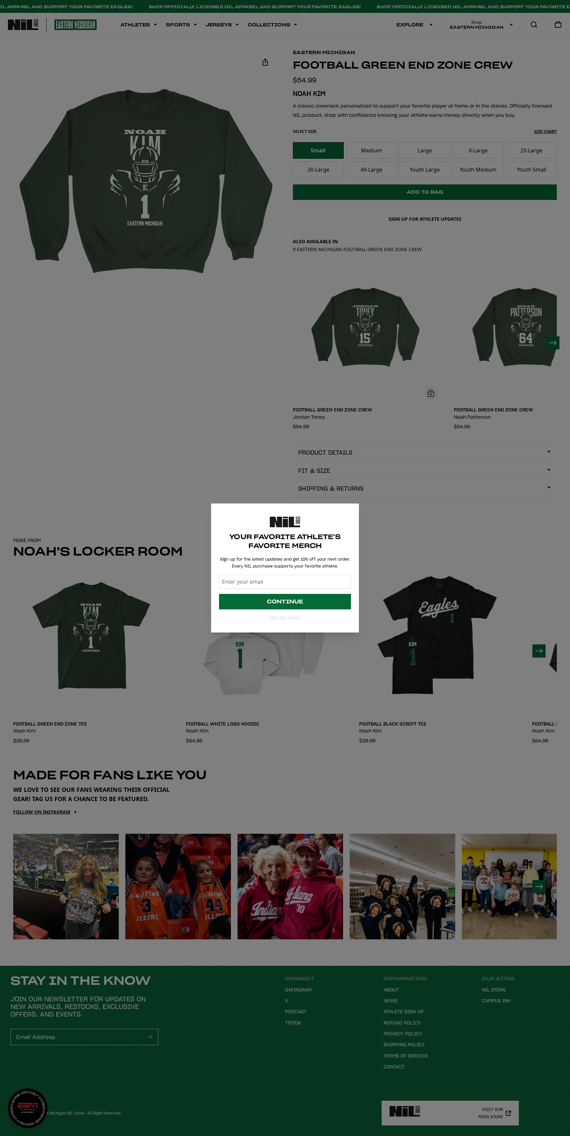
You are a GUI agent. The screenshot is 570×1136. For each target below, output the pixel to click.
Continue (285, 601)
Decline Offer (285, 618)
